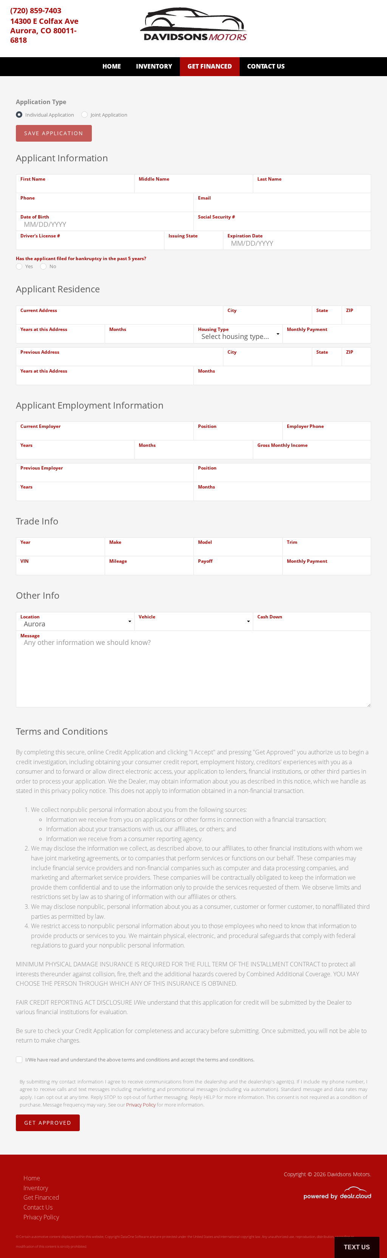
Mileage (118, 561)
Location (30, 616)
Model (205, 542)
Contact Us (266, 66)
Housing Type (213, 329)
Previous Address (39, 352)
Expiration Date (245, 236)
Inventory (154, 66)
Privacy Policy (141, 1104)
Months (117, 329)
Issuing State (183, 236)
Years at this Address (43, 329)
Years (26, 445)
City (232, 310)
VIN (24, 561)
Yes (29, 266)
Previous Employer (41, 468)
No (53, 266)
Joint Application (109, 114)
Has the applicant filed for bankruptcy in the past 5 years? (81, 258)
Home (111, 66)
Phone (27, 198)
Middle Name (154, 179)
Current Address (38, 310)
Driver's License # (40, 236)
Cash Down (269, 616)
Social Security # (216, 217)
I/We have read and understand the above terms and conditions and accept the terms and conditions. (139, 1059)
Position (207, 426)
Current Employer (40, 426)
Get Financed (209, 66)
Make (115, 542)
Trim (292, 542)
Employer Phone (305, 426)
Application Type (41, 102)
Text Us (357, 1247)
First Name (32, 179)
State (322, 310)
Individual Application (49, 114)
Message (30, 635)
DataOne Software (135, 1236)
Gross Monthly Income (282, 445)
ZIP (349, 310)
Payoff (205, 561)
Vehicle (147, 616)
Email (204, 198)
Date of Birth (34, 217)
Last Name (269, 179)
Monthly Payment (307, 329)
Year (25, 542)
